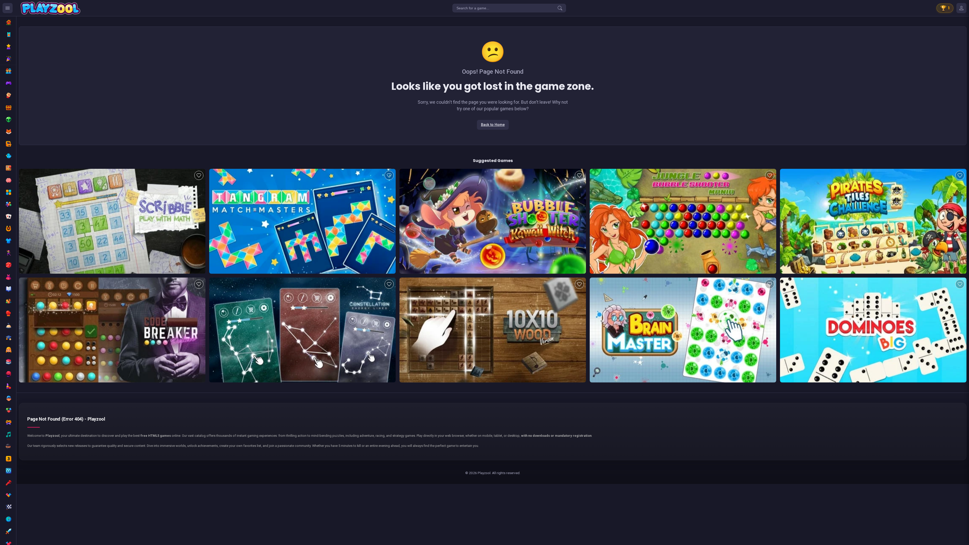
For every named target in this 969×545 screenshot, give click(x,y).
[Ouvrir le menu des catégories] (8, 8)
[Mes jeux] (961, 8)
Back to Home (493, 125)
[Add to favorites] (198, 175)
